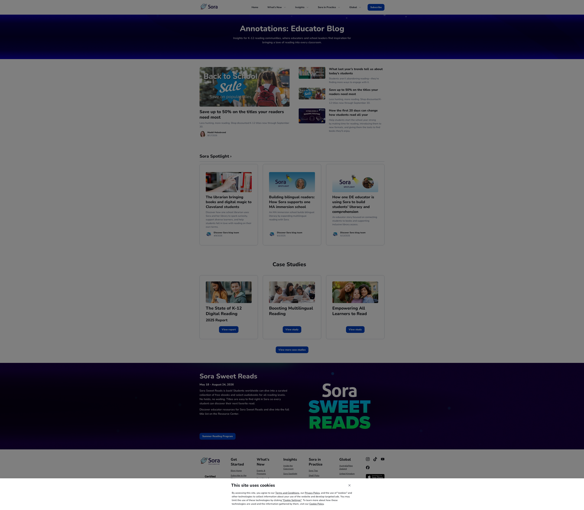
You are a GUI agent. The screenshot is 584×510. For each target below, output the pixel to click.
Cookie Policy (316, 504)
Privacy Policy (312, 493)
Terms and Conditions (287, 493)
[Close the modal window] (349, 485)
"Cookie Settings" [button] (292, 500)
